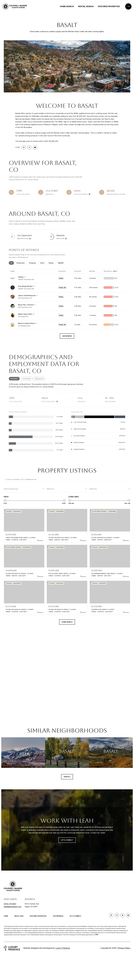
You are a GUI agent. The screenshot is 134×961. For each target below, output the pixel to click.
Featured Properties (109, 6)
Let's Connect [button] (67, 840)
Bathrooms (50, 489)
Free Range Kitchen (25, 286)
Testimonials (58, 916)
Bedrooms (93, 489)
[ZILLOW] (128, 915)
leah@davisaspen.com (12, 907)
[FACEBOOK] (111, 915)
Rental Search (86, 6)
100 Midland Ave (24, 326)
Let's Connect (75, 916)
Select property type (11, 489)
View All (67, 777)
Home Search (67, 6)
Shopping (33, 263)
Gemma (21, 277)
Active (43, 263)
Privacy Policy (124, 948)
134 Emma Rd (23, 316)
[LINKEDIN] (122, 915)
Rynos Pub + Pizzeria (26, 305)
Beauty (52, 263)
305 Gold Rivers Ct (25, 298)
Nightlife (61, 263)
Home (6, 916)
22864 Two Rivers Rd (26, 279)
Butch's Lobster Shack (26, 323)
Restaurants (21, 263)
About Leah (18, 916)
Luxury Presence (62, 948)
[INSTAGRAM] (117, 915)
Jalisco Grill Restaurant (26, 295)
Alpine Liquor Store (25, 314)
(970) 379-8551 (10, 904)
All (12, 263)
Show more (67, 336)
